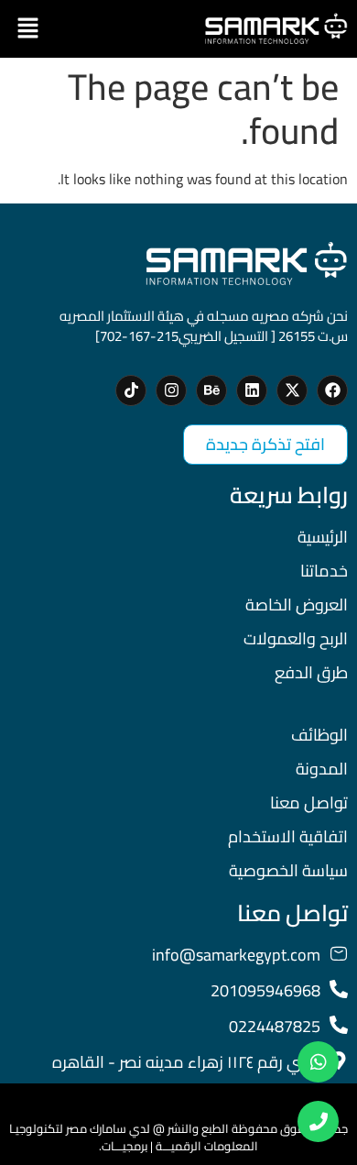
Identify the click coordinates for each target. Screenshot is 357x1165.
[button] (27, 29)
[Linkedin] (251, 390)
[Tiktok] (130, 390)
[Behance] (211, 390)
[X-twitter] (292, 390)
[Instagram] (171, 390)
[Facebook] (332, 390)
